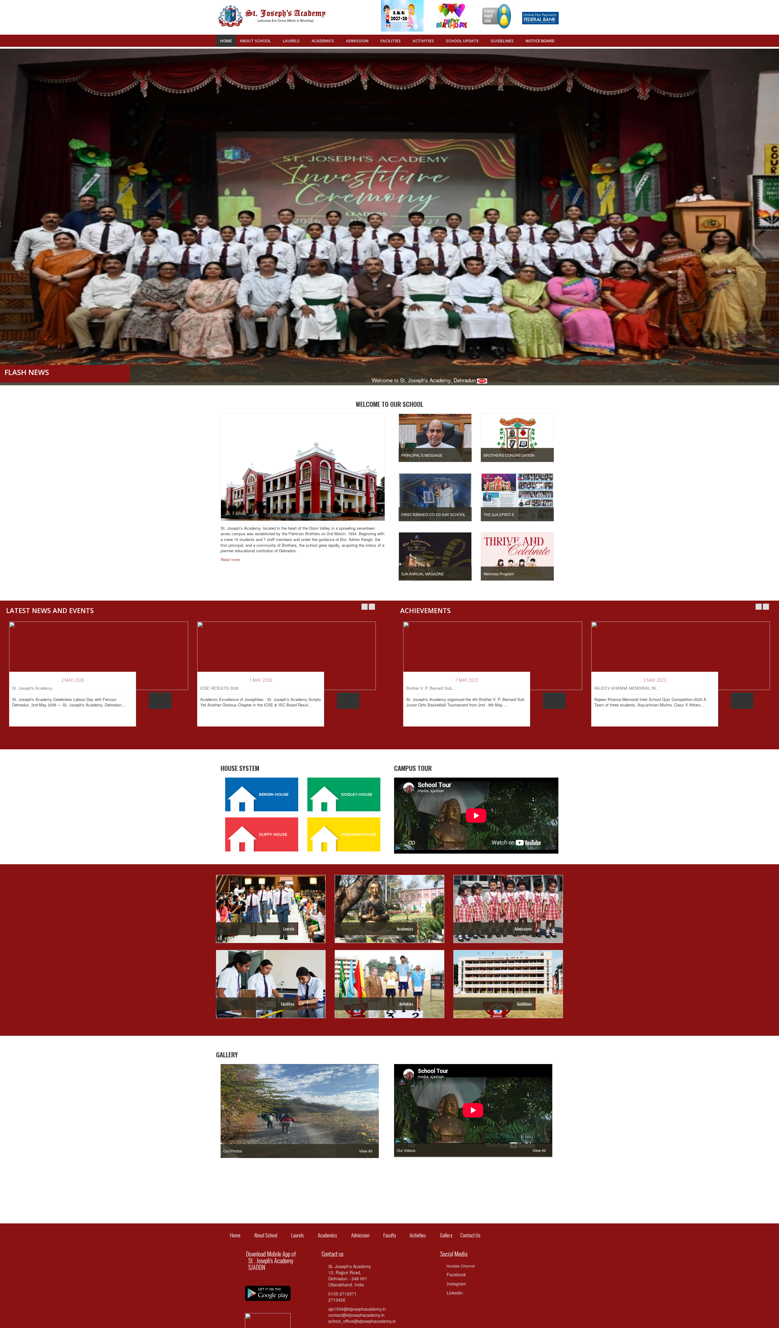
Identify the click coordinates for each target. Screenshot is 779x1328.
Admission (360, 1235)
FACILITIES (391, 40)
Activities (418, 1235)
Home (226, 40)
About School (256, 40)
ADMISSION (357, 40)
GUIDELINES (503, 40)
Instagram (456, 1284)
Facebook (456, 1274)
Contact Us (466, 1235)
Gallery (446, 1235)
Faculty (389, 1235)
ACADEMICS (323, 40)
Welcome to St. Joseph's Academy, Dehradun (309, 380)
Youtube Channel (460, 1265)
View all (366, 1150)
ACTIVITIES (424, 40)
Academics (327, 1235)
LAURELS (292, 40)
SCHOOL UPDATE (463, 40)
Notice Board (540, 40)
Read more (231, 559)
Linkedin (455, 1293)
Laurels (297, 1235)
